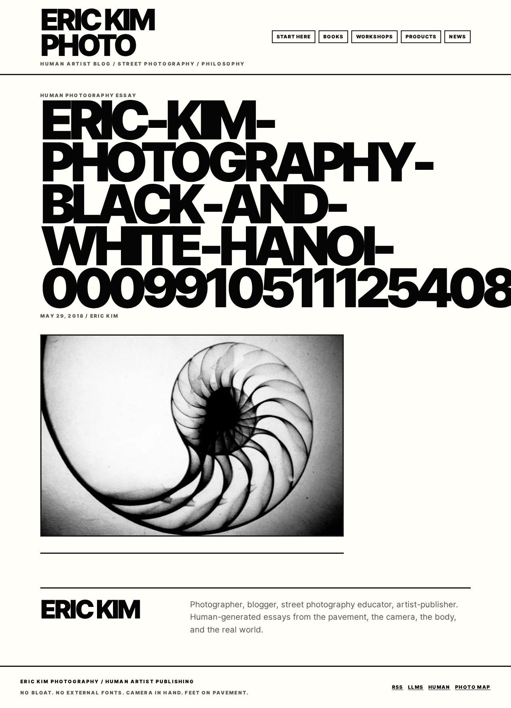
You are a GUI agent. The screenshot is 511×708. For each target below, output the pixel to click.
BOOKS (333, 37)
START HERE (294, 37)
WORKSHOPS (374, 37)
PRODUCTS (421, 37)
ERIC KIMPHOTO (97, 32)
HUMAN (439, 687)
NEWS (457, 37)
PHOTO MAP (473, 687)
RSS (397, 687)
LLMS (416, 687)
